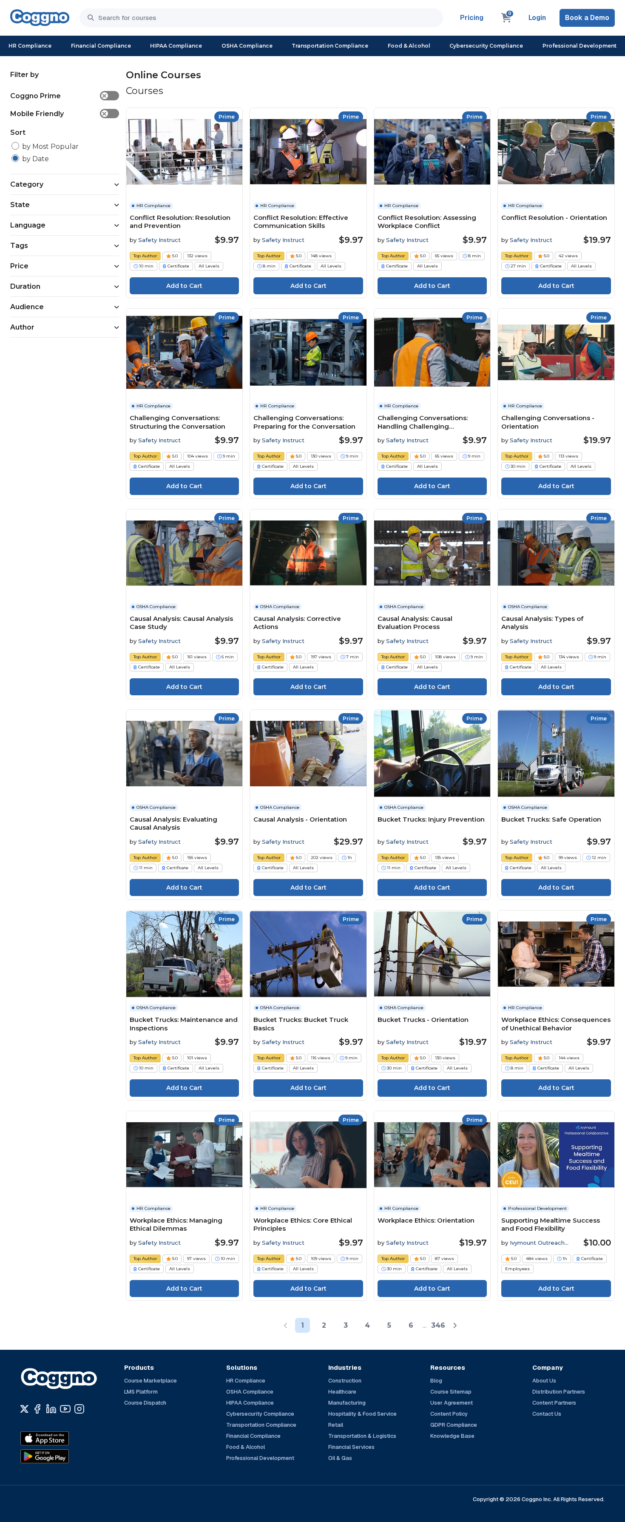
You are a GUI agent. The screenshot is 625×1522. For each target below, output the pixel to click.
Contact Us (546, 1413)
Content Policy (449, 1413)
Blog (436, 1380)
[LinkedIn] (51, 1409)
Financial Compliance (101, 46)
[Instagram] (79, 1409)
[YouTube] (65, 1409)
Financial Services (351, 1447)
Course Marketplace (150, 1380)
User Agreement (451, 1402)
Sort (18, 132)
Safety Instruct (159, 239)
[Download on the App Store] (62, 1438)
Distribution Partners (558, 1391)
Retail (335, 1424)
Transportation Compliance (330, 46)
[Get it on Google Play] (62, 1456)
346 (438, 1325)
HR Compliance (30, 46)
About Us (544, 1380)
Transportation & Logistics (362, 1435)
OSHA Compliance (247, 46)
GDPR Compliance (453, 1424)
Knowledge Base (452, 1435)
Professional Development (579, 46)
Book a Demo (587, 17)
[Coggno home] (39, 17)
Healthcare (342, 1391)
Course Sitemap (451, 1391)
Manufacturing (347, 1402)
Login (537, 17)
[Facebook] (37, 1409)
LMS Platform (141, 1391)
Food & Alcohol (409, 46)
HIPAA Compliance (176, 46)
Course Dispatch (145, 1402)
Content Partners (554, 1402)
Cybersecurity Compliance (486, 46)
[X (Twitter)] (24, 1409)
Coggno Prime (58, 96)
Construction (344, 1380)
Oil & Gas (340, 1458)
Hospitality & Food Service (362, 1413)
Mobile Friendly (58, 114)
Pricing (471, 17)
